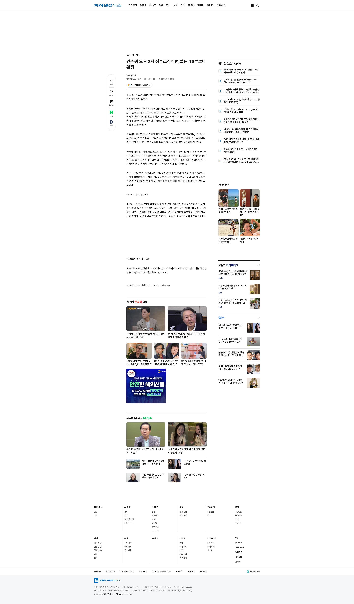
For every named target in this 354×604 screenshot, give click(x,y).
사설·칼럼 (210, 512)
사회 (175, 5)
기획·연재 (221, 5)
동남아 (191, 5)
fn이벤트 (238, 552)
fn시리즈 (210, 547)
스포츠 (182, 550)
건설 (126, 515)
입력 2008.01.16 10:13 (146, 79)
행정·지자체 (98, 550)
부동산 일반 (128, 523)
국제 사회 (128, 550)
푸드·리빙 (183, 554)
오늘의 (228, 265)
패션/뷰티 (183, 547)
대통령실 (238, 512)
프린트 (111, 105)
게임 (153, 519)
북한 (236, 519)
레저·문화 (183, 558)
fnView (238, 543)
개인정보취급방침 (127, 571)
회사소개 (97, 571)
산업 (153, 512)
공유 (111, 84)
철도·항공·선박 (129, 519)
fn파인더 (210, 543)
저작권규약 (143, 571)
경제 (161, 5)
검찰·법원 (97, 547)
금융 (95, 512)
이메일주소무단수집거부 (161, 571)
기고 (209, 515)
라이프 (200, 5)
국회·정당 (238, 515)
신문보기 (238, 561)
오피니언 (210, 5)
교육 (95, 554)
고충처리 (191, 571)
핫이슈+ (210, 550)
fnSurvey (239, 547)
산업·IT (152, 5)
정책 (126, 512)
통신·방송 (155, 515)
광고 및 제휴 (110, 571)
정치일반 (136, 55)
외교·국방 (238, 523)
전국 (95, 558)
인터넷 (154, 523)
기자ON (238, 557)
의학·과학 (155, 530)
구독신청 (179, 571)
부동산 (143, 5)
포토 (237, 538)
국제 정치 (128, 547)
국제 (183, 5)
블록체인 (155, 526)
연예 (181, 543)
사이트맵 (203, 571)
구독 (111, 116)
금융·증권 (133, 5)
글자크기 (111, 95)
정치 (168, 5)
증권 (95, 515)
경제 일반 (183, 512)
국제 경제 (128, 543)
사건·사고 (97, 543)
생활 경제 (183, 515)
